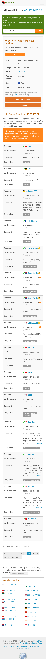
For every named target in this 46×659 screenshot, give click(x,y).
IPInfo (15, 95)
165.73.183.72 (32, 603)
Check (39, 31)
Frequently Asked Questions (25, 646)
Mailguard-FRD (31, 191)
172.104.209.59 (10, 601)
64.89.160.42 (9, 619)
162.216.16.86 (9, 608)
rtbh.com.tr (32, 347)
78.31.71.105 (32, 616)
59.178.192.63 (32, 620)
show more (38, 443)
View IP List (38, 641)
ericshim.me (32, 221)
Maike (30, 168)
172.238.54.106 (10, 584)
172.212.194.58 (33, 599)
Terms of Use (24, 643)
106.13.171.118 (10, 616)
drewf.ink (31, 422)
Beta (29, 146)
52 (13, 557)
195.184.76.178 (10, 599)
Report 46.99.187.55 (23, 100)
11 (33, 553)
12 (37, 553)
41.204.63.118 (9, 593)
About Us (11, 646)
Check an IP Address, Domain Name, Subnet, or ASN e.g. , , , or (23, 21)
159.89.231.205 (10, 610)
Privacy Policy (37, 643)
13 (5, 557)
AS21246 (21, 71)
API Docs (39, 646)
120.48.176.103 (33, 612)
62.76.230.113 (9, 590)
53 (17, 557)
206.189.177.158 (33, 595)
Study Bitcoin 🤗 (34, 248)
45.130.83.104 (32, 590)
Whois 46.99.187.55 (23, 105)
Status (20, 648)
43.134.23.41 (32, 625)
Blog (5, 646)
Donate (26, 648)
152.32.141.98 (32, 586)
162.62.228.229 (33, 608)
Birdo (30, 394)
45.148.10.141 (9, 625)
